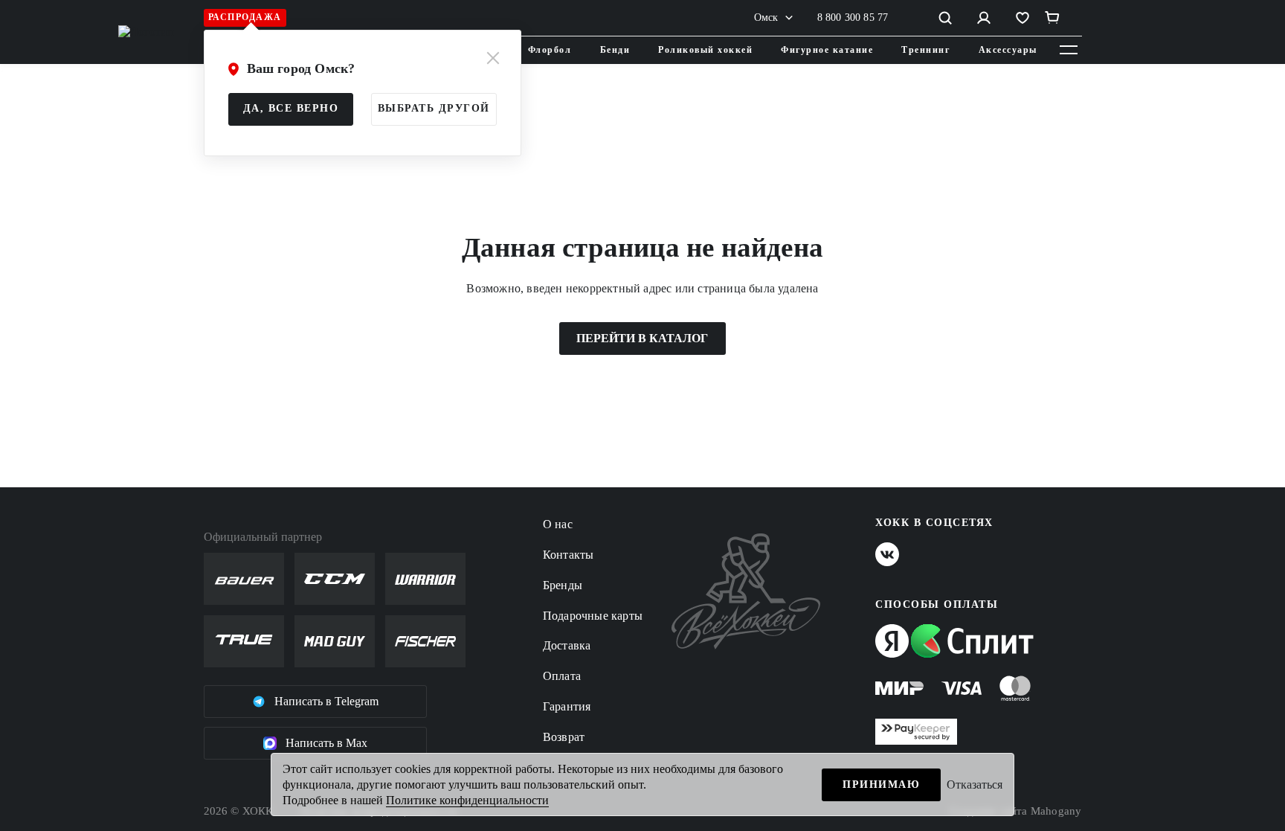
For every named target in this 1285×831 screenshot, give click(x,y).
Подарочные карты (592, 615)
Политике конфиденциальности (467, 800)
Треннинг (925, 50)
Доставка (567, 645)
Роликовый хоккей (705, 50)
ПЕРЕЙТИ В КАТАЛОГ (642, 338)
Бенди (615, 50)
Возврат (563, 737)
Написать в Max (326, 743)
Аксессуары (1008, 50)
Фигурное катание (827, 50)
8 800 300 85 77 (853, 17)
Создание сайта (1016, 811)
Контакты (568, 554)
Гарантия (567, 706)
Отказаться (974, 784)
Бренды (562, 585)
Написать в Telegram (326, 701)
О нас (558, 524)
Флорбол (550, 50)
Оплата (562, 676)
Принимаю (881, 784)
